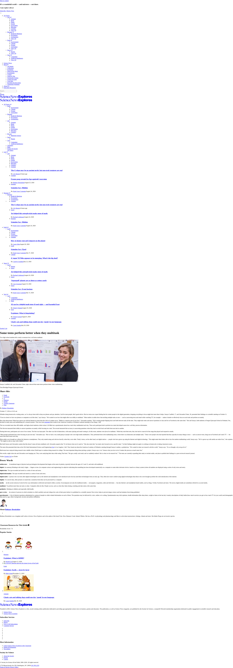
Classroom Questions (13, 84)
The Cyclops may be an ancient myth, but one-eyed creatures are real (36, 170)
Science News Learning (10, 613)
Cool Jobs (10, 81)
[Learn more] (28, 525)
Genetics (13, 29)
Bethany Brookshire (19, 182)
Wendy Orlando (17, 308)
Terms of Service (5, 667)
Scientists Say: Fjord (18, 249)
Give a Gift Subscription (11, 624)
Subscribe (6, 621)
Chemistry (10, 145)
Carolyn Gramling (18, 261)
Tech (8, 55)
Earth (9, 40)
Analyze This (11, 76)
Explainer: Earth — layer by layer (16, 570)
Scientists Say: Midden (19, 188)
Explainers (10, 69)
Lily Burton (16, 174)
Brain (12, 20)
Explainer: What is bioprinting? (23, 313)
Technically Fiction (12, 78)
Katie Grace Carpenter (19, 191)
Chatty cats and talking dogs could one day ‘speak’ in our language (36, 322)
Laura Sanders (17, 325)
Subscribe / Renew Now (7, 11)
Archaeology (14, 37)
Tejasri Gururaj (17, 316)
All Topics (7, 15)
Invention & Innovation (14, 83)
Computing (14, 56)
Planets (13, 52)
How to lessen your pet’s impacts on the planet (28, 241)
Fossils (13, 24)
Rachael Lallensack (18, 217)
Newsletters (7, 649)
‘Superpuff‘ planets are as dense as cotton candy (29, 280)
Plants (12, 22)
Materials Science (16, 135)
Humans (9, 32)
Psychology (14, 35)
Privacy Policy (14, 667)
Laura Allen (16, 244)
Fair (53, 447)
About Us (6, 86)
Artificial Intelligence (17, 58)
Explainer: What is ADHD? (14, 558)
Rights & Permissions (10, 647)
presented (47, 422)
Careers (6, 659)
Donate (2, 94)
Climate (13, 43)
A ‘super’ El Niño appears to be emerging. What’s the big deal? (34, 258)
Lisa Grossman (17, 284)
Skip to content (4, 1)
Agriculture (14, 47)
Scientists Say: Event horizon (21, 289)
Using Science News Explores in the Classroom (17, 645)
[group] (120, 179)
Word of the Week (12, 71)
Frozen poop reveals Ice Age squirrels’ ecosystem (29, 179)
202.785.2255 (35, 665)
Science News (8, 63)
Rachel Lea (9, 561)
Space (9, 50)
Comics (9, 74)
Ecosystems (14, 25)
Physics (9, 134)
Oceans (13, 45)
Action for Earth (12, 79)
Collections (10, 68)
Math (8, 147)
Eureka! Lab (3, 328)
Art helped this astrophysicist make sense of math (29, 213)
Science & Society (12, 149)
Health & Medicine (16, 33)
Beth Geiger (9, 573)
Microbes (13, 27)
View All (13, 30)
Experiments (10, 73)
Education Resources (10, 87)
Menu (5, 65)
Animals (13, 19)
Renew (6, 622)
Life (8, 17)
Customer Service (9, 625)
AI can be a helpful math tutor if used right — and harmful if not (35, 304)
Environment (14, 42)
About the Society (9, 656)
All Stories (10, 66)
